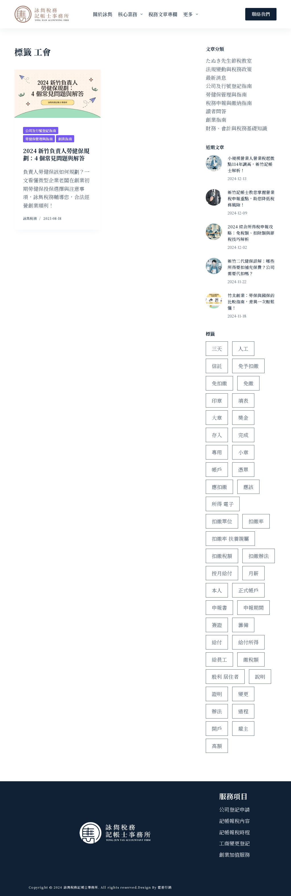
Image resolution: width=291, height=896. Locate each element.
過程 (243, 711)
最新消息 (216, 77)
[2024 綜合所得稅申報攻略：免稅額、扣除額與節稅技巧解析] (214, 232)
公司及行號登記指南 (40, 130)
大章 (217, 417)
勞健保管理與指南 (39, 138)
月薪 (253, 573)
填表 (243, 400)
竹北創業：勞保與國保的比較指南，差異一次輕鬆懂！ (251, 301)
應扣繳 (219, 486)
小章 (243, 452)
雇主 (243, 728)
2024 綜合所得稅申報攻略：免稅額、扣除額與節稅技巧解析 (251, 233)
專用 (217, 452)
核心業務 (127, 14)
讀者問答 (216, 111)
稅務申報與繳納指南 (229, 102)
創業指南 (65, 138)
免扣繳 (219, 383)
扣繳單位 (222, 521)
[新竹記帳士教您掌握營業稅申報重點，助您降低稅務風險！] (214, 197)
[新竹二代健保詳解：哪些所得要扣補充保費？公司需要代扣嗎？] (214, 266)
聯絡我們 (261, 14)
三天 (217, 348)
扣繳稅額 (222, 555)
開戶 (217, 728)
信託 (217, 365)
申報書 (219, 607)
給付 (217, 642)
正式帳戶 (248, 590)
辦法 (217, 711)
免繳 (248, 383)
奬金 (243, 417)
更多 (188, 14)
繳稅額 (251, 659)
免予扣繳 (248, 365)
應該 (248, 486)
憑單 (243, 469)
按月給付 (222, 573)
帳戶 (217, 469)
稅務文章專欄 (162, 14)
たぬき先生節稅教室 (229, 60)
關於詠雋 (102, 14)
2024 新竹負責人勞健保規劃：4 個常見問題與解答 (56, 154)
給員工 (219, 659)
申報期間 (253, 607)
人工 (243, 348)
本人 (217, 590)
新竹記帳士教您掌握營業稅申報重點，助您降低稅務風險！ (251, 198)
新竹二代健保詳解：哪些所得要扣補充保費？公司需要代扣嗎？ (251, 267)
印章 (217, 400)
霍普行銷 (164, 887)
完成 (243, 434)
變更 (243, 693)
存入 (217, 434)
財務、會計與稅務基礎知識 (236, 128)
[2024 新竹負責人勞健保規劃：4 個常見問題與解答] (57, 94)
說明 (260, 676)
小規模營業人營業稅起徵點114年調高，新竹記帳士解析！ (251, 164)
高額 (217, 745)
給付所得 (248, 642)
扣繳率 (256, 521)
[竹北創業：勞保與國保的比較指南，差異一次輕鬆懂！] (214, 300)
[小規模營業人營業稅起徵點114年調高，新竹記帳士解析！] (214, 163)
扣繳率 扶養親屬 (230, 538)
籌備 (243, 624)
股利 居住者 (225, 676)
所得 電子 (223, 503)
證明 (217, 693)
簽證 (217, 624)
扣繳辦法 (258, 555)
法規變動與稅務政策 (229, 69)
